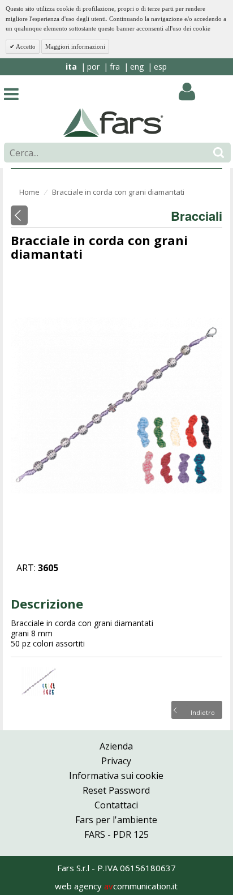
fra (115, 66)
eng (137, 66)
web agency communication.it (116, 886)
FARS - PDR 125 (116, 834)
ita (71, 66)
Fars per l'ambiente (116, 819)
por (93, 66)
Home (29, 191)
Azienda (116, 746)
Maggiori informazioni (75, 46)
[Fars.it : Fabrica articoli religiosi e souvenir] (113, 121)
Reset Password (116, 790)
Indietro (203, 711)
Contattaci (116, 805)
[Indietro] (19, 215)
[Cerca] (218, 152)
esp (160, 66)
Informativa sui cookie (116, 775)
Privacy (116, 761)
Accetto (25, 46)
